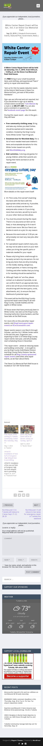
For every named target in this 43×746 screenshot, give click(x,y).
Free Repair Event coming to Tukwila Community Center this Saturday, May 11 (11, 438)
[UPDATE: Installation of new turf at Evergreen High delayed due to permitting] (12, 464)
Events (7, 35)
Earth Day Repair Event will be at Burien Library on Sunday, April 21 (26, 437)
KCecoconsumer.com (21, 325)
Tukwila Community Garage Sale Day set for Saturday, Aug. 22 (20, 725)
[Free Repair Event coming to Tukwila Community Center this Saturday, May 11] (11, 429)
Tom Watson (30, 104)
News (35, 35)
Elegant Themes (17, 740)
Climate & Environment (27, 33)
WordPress (36, 740)
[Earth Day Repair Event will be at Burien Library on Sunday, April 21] (27, 429)
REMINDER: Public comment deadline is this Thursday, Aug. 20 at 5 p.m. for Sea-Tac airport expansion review (20, 701)
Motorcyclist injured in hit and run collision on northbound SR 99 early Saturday (21, 693)
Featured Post (15, 35)
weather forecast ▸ (21, 632)
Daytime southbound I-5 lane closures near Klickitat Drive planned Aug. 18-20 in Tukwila (20, 709)
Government (27, 35)
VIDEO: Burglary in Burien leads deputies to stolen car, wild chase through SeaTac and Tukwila (20, 717)
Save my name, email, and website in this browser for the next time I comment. (19, 566)
